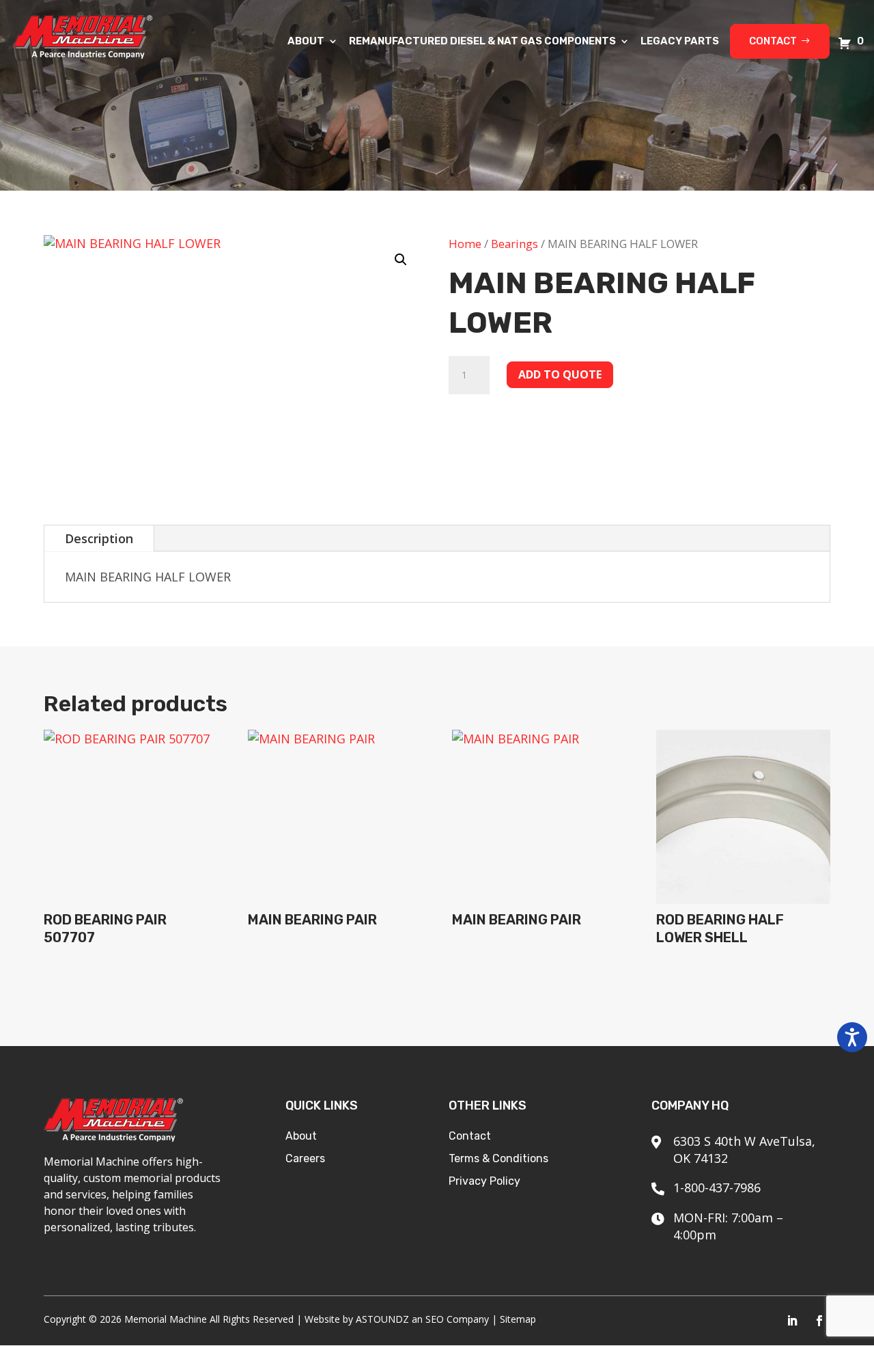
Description (99, 538)
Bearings (514, 243)
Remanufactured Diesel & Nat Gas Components (482, 41)
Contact (773, 41)
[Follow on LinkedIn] (792, 1321)
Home (465, 243)
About (305, 41)
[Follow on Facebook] (819, 1321)
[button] (401, 259)
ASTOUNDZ (382, 1319)
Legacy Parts (679, 41)
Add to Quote (560, 374)
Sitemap (518, 1319)
